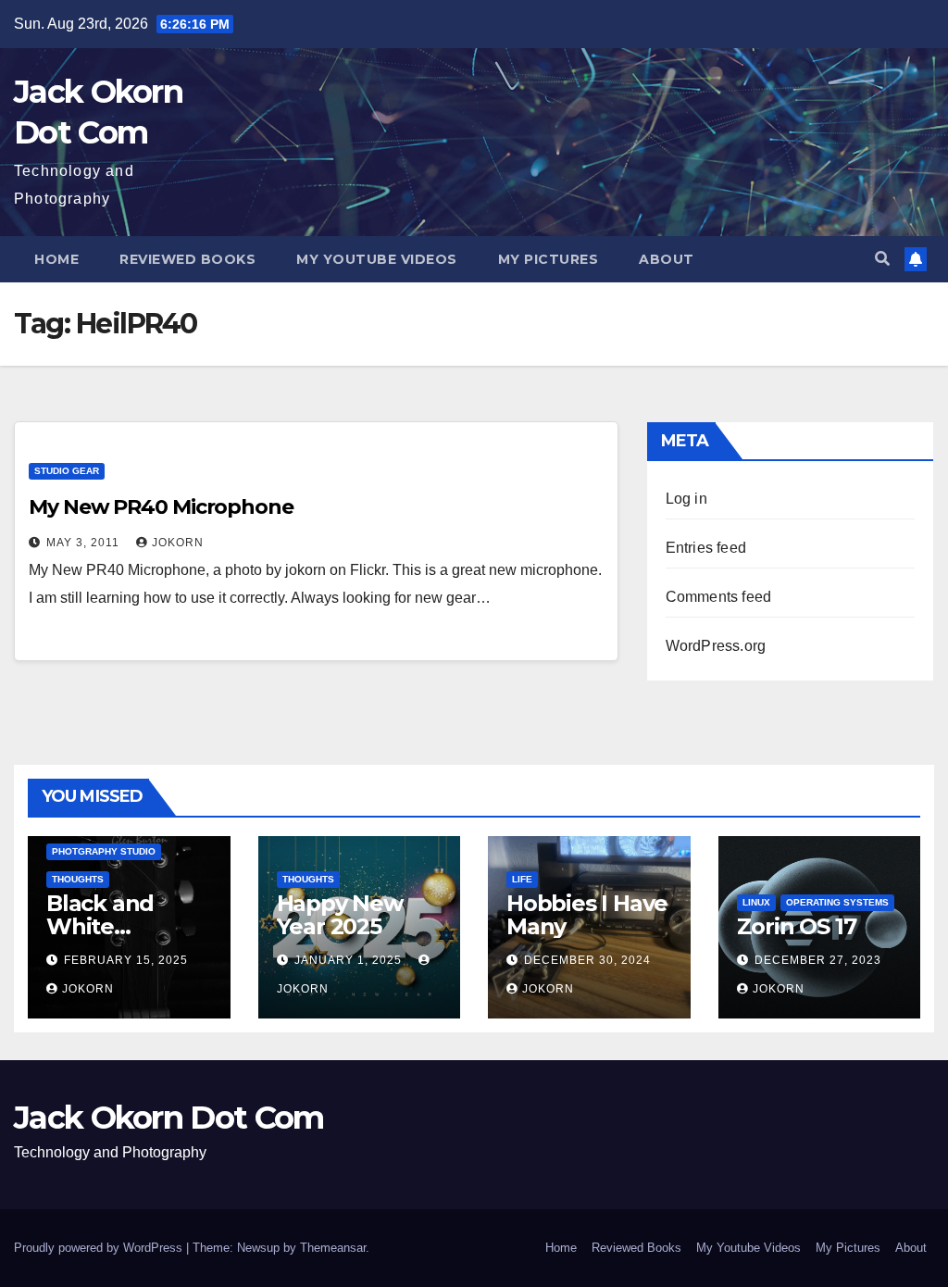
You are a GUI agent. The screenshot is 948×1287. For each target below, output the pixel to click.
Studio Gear (66, 471)
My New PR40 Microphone (161, 506)
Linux (756, 902)
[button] (882, 259)
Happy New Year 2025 (340, 915)
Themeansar (333, 1248)
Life (522, 879)
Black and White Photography (118, 926)
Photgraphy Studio (104, 851)
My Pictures (548, 259)
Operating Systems (837, 902)
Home (56, 259)
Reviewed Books (187, 259)
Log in (686, 498)
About (666, 259)
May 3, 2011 (84, 542)
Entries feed (706, 548)
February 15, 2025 (126, 960)
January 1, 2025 (349, 960)
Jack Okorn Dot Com (168, 1117)
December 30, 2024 (587, 960)
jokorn (178, 542)
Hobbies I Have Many (586, 915)
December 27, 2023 (818, 960)
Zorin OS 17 (796, 926)
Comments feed (719, 597)
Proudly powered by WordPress (100, 1248)
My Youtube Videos (376, 259)
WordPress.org (716, 646)
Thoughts (78, 879)
